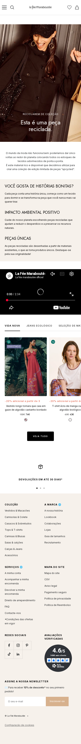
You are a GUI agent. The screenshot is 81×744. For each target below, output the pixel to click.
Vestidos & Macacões (17, 510)
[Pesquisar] (12, 7)
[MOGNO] (25, 419)
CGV (47, 579)
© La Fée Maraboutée (15, 716)
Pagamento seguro (55, 592)
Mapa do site (52, 573)
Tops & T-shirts (14, 529)
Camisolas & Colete (16, 517)
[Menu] (4, 7)
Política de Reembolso (57, 605)
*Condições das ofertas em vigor (19, 621)
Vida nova (12, 325)
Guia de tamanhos (54, 536)
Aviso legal (50, 585)
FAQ (7, 606)
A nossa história (53, 510)
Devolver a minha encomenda (15, 592)
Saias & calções (14, 542)
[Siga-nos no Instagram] (18, 645)
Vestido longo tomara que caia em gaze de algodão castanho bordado (26, 408)
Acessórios (11, 555)
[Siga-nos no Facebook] (9, 645)
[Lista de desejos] (69, 7)
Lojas (47, 529)
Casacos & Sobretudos (18, 523)
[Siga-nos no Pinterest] (26, 645)
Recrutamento (52, 542)
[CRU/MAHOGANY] (70, 419)
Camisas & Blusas (15, 536)
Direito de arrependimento (20, 600)
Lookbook (50, 517)
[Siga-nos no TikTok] (9, 654)
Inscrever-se (57, 701)
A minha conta (13, 573)
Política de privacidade (57, 598)
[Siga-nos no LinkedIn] (18, 654)
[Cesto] (77, 7)
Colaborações (52, 523)
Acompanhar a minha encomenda (17, 581)
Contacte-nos (13, 613)
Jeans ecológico (39, 325)
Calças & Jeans (13, 549)
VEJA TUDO (40, 436)
